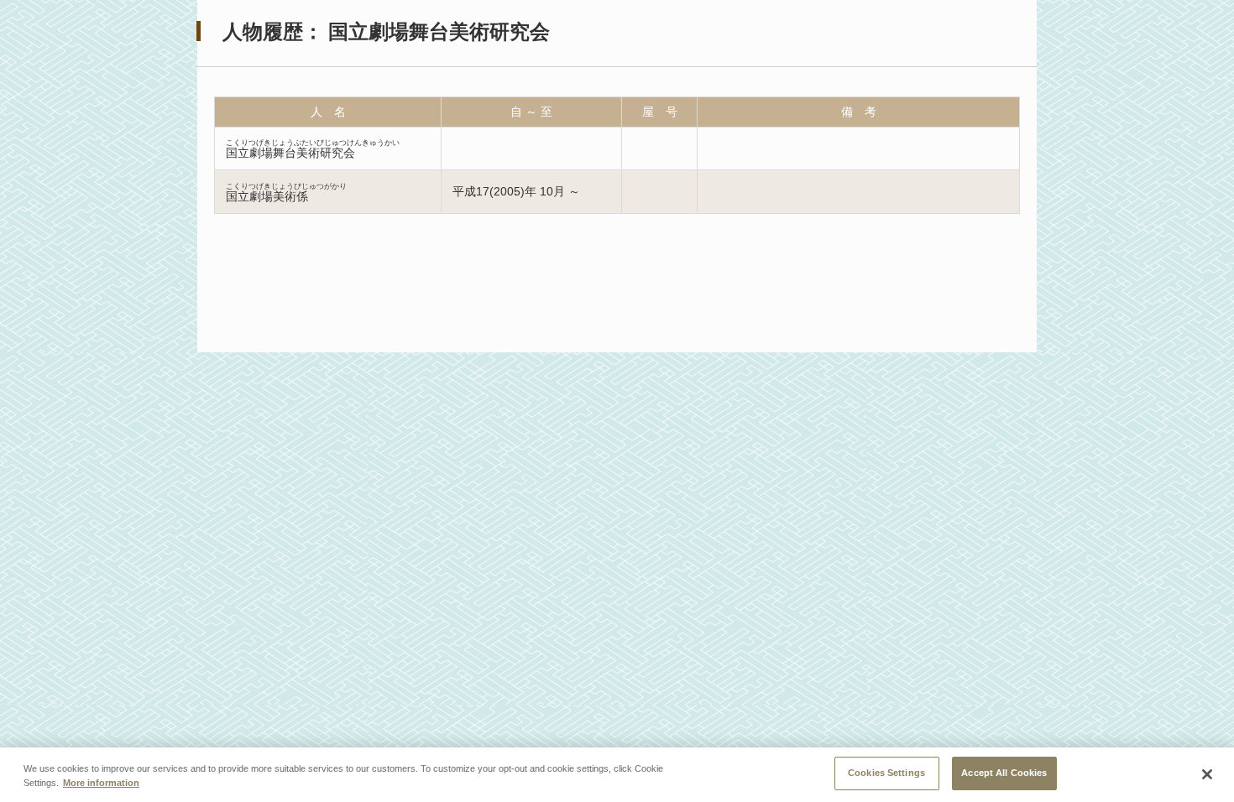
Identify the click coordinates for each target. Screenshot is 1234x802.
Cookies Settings (886, 773)
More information (101, 784)
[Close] (1207, 774)
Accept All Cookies (1004, 773)
